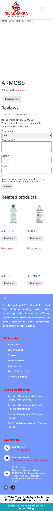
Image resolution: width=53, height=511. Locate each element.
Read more (9, 238)
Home (4, 21)
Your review (8, 140)
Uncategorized (16, 21)
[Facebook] (6, 487)
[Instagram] (12, 487)
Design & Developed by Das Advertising (26, 507)
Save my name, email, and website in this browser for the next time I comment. (22, 180)
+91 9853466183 (21, 450)
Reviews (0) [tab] (11, 99)
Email (5, 166)
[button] (42, 9)
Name (5, 156)
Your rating (8, 131)
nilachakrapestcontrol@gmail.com (30, 460)
